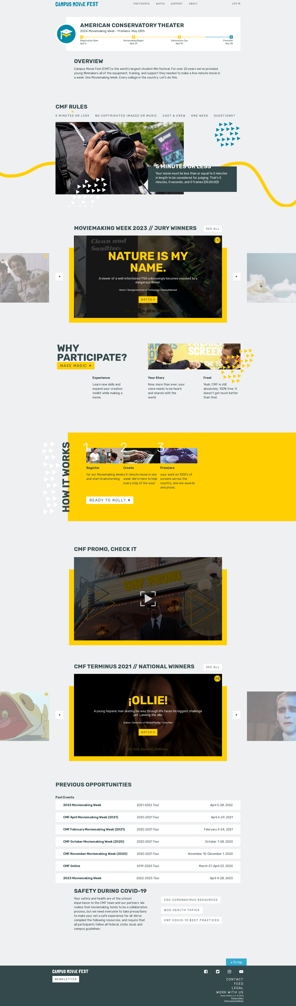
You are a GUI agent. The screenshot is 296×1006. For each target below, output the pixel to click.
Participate (142, 3)
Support (177, 3)
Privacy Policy (237, 998)
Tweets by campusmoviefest (119, 971)
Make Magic (73, 366)
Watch (160, 3)
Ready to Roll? (107, 500)
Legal (238, 988)
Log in (236, 3)
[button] (59, 276)
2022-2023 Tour (148, 878)
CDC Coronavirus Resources (191, 900)
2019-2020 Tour (148, 866)
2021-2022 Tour (148, 805)
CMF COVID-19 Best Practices (191, 920)
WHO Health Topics (182, 910)
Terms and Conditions (234, 1001)
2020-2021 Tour (148, 817)
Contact (235, 979)
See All (213, 228)
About (193, 3)
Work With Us (230, 992)
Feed (239, 983)
